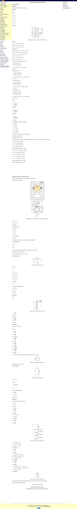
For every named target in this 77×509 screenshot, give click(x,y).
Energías (1, 45)
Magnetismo (2, 27)
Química (1, 42)
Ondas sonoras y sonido (4, 34)
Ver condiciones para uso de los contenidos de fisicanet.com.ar (37, 488)
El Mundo (64, 3)
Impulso (1, 11)
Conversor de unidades (4, 57)
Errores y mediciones (3, 6)
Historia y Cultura (3, 54)
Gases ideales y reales (3, 24)
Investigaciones (2, 37)
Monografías (2, 46)
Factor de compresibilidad (4, 61)
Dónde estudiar (65, 5)
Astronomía (2, 52)
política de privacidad (47, 506)
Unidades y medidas (3, 5)
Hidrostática (2, 18)
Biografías (1, 51)
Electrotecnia (3, 31)
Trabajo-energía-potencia (4, 14)
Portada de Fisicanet (3, 2)
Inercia (1, 15)
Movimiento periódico (3, 17)
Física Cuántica (2, 36)
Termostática (2, 21)
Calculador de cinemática (4, 58)
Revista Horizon (2, 39)
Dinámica (1, 12)
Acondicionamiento (3, 48)
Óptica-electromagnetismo (4, 33)
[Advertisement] (37, 170)
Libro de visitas (65, 6)
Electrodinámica (2, 30)
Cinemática (2, 9)
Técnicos (1, 49)
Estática (1, 8)
